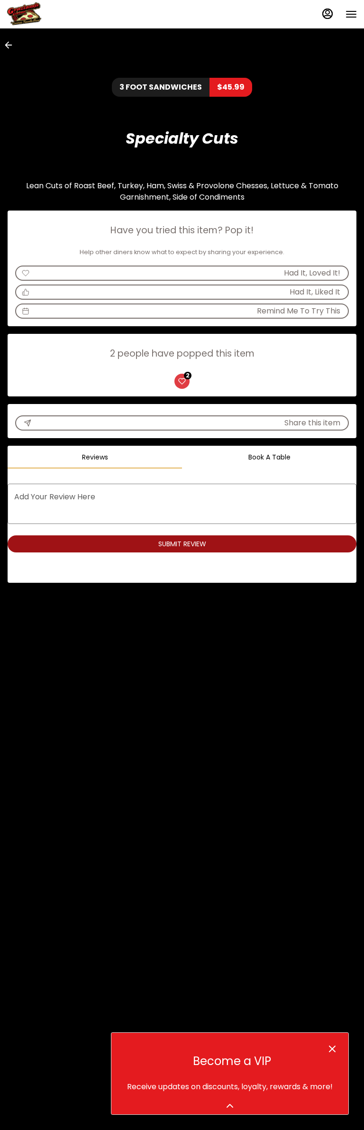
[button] (11, 45)
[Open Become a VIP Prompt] (230, 1106)
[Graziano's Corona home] (49, 14)
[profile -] (327, 13)
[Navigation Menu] (351, 14)
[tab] (95, 457)
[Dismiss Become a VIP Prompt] (332, 1049)
